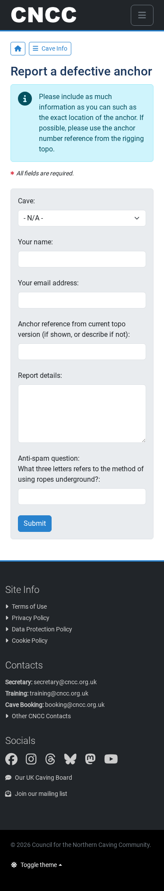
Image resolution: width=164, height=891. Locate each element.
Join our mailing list (41, 793)
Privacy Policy (30, 617)
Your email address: (48, 283)
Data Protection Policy (42, 629)
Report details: (40, 375)
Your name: (35, 242)
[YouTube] (114, 761)
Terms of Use (29, 606)
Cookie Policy (30, 640)
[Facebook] (14, 761)
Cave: (26, 201)
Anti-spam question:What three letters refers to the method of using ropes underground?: (81, 468)
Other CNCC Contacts (41, 716)
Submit (35, 523)
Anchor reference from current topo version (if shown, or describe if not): (74, 329)
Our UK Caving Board (43, 777)
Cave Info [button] (54, 48)
